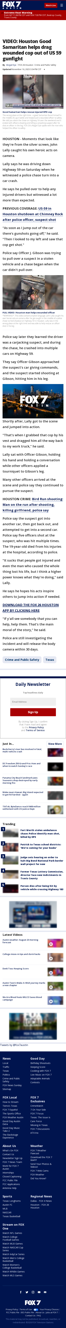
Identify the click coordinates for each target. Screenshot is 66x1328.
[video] (55, 943)
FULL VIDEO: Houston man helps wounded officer (29, 312)
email (45, 1292)
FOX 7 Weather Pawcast (38, 1152)
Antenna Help (9, 1188)
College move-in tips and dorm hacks (21, 954)
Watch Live (51, 5)
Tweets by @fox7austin (14, 1045)
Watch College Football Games (11, 1238)
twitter (26, 1292)
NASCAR (7, 1212)
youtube (39, 1292)
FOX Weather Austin (13, 1117)
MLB (5, 1208)
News (7, 1058)
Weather (36, 1146)
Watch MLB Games (13, 1243)
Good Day (37, 1058)
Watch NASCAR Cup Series (13, 1249)
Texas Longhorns (12, 1200)
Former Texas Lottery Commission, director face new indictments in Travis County (42, 875)
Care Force (36, 1121)
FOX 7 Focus (37, 1113)
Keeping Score (37, 1066)
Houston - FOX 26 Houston (39, 1206)
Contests (35, 1082)
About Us (9, 1146)
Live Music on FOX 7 (41, 1074)
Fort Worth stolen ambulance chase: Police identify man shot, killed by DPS (40, 833)
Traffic (6, 1066)
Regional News (41, 1196)
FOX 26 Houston (25, 65)
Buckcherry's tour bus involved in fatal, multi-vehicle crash (22, 750)
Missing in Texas (39, 1125)
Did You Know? (38, 1178)
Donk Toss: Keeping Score (16, 968)
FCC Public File (10, 1180)
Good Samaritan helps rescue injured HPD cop (27, 112)
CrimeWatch (36, 1105)
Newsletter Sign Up (12, 1158)
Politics (6, 1074)
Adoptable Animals (40, 1078)
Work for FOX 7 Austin (11, 1167)
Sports (7, 1196)
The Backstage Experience (10, 1136)
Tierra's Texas (10, 1105)
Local (5, 1063)
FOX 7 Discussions (40, 1128)
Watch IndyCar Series (14, 1254)
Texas (49, 660)
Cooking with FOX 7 (40, 1070)
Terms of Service (35, 730)
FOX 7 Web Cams (39, 1170)
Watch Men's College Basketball (13, 1259)
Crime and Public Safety (45, 65)
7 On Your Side (38, 1109)
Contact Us (8, 1154)
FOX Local (10, 1097)
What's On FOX (10, 1150)
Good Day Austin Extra (11, 1123)
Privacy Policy (36, 727)
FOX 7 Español (10, 1109)
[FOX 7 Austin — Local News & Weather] (12, 5)
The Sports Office (12, 1113)
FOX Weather (37, 1174)
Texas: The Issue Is (40, 1117)
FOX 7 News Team (12, 1162)
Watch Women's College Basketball (12, 1266)
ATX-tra (34, 1132)
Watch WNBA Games (14, 1271)
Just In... (8, 744)
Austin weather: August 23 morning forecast (20, 941)
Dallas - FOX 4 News (41, 1200)
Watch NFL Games (12, 1233)
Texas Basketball (11, 1216)
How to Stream (10, 1101)
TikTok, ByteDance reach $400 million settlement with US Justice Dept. (22, 807)
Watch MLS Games (12, 1275)
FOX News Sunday (12, 1085)
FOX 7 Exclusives (37, 1099)
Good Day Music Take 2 (11, 1129)
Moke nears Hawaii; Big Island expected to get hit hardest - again (23, 793)
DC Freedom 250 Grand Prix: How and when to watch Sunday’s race (22, 764)
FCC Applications (11, 1184)
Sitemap (7, 1089)
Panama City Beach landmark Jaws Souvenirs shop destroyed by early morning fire (20, 780)
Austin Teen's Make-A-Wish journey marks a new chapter (24, 984)
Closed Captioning (12, 1176)
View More (55, 744)
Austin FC (7, 1204)
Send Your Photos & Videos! (41, 1165)
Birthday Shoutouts (40, 1063)
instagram (33, 1292)
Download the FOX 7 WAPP (41, 1159)
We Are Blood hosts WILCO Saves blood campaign (22, 998)
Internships (8, 1172)
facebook (20, 1292)
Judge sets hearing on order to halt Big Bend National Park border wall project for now (42, 861)
